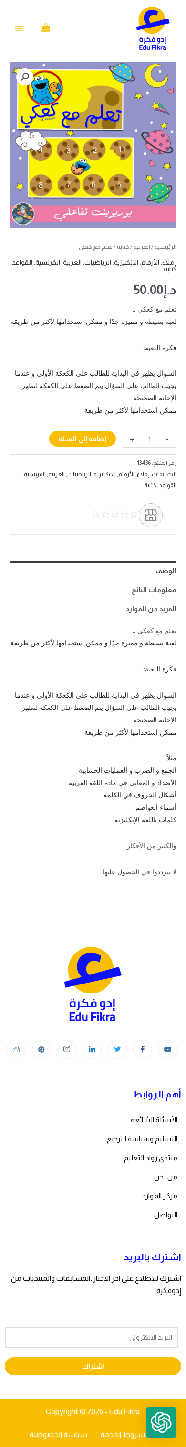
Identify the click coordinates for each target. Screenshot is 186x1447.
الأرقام (150, 262)
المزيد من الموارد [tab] (151, 609)
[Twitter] (117, 1049)
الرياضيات (97, 262)
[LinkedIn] (92, 1049)
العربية (142, 246)
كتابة (123, 246)
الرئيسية (165, 246)
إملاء (169, 262)
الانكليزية (126, 262)
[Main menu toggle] (19, 28)
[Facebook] (142, 1049)
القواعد (22, 262)
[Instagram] (66, 1049)
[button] (24, 76)
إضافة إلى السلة (82, 439)
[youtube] (167, 1049)
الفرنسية (47, 262)
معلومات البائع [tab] (154, 590)
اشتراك (93, 1366)
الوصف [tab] (165, 571)
